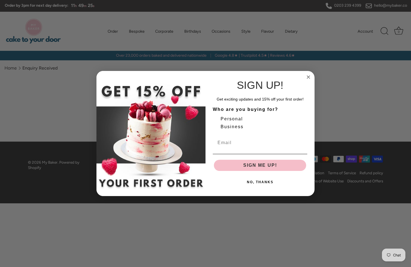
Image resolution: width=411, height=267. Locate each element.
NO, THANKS (260, 182)
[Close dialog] (308, 77)
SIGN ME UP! (260, 165)
